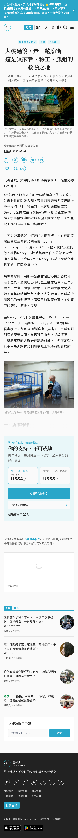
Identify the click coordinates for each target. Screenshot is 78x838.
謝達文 (7, 705)
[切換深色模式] (59, 27)
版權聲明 (22, 796)
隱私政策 (44, 819)
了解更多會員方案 (19, 504)
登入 (26, 514)
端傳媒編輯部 (32, 539)
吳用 (6, 680)
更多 (16, 608)
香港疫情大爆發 (27, 42)
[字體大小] (47, 27)
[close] (74, 10)
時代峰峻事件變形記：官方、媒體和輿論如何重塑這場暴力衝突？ (30, 673)
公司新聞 (36, 796)
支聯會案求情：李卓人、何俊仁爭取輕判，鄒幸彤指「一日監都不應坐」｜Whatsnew (28, 621)
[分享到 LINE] (41, 160)
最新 (7, 608)
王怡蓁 (7, 657)
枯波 (6, 630)
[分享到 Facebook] (24, 160)
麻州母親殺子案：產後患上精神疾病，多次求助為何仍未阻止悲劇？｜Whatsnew (30, 648)
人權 (42, 42)
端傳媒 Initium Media (25, 819)
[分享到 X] (15, 160)
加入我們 (36, 790)
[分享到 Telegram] (33, 160)
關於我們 (8, 790)
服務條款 (57, 819)
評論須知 (12, 586)
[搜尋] (65, 27)
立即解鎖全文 (39, 493)
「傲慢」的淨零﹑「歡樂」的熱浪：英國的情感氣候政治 (29, 698)
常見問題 (8, 796)
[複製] (6, 160)
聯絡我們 (22, 790)
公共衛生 (54, 42)
